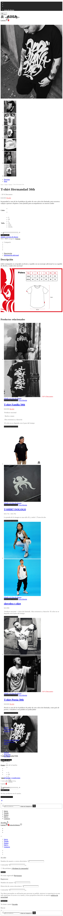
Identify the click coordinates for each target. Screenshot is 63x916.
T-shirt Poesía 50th (14, 699)
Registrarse (18, 875)
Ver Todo (7, 756)
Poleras (10, 184)
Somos (6, 727)
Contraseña (5, 865)
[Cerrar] (1, 803)
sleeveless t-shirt (12, 603)
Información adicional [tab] (11, 255)
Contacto (7, 731)
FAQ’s (6, 744)
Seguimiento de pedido (11, 740)
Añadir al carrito (5, 235)
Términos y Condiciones (12, 778)
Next (5, 181)
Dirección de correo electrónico (12, 886)
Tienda (6, 184)
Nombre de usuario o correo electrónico (14, 861)
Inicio (2, 184)
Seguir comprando (7, 797)
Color (3, 210)
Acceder (15, 904)
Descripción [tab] (8, 253)
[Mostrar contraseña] (25, 865)
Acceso (3, 872)
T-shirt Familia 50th (14, 404)
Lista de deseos (9, 10)
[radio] (10, 209)
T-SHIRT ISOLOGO (15, 509)
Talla (3, 223)
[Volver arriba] (2, 801)
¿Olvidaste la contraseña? (19, 868)
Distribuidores (9, 729)
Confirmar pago (9, 742)
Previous (7, 179)
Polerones (7, 754)
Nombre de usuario (8, 882)
